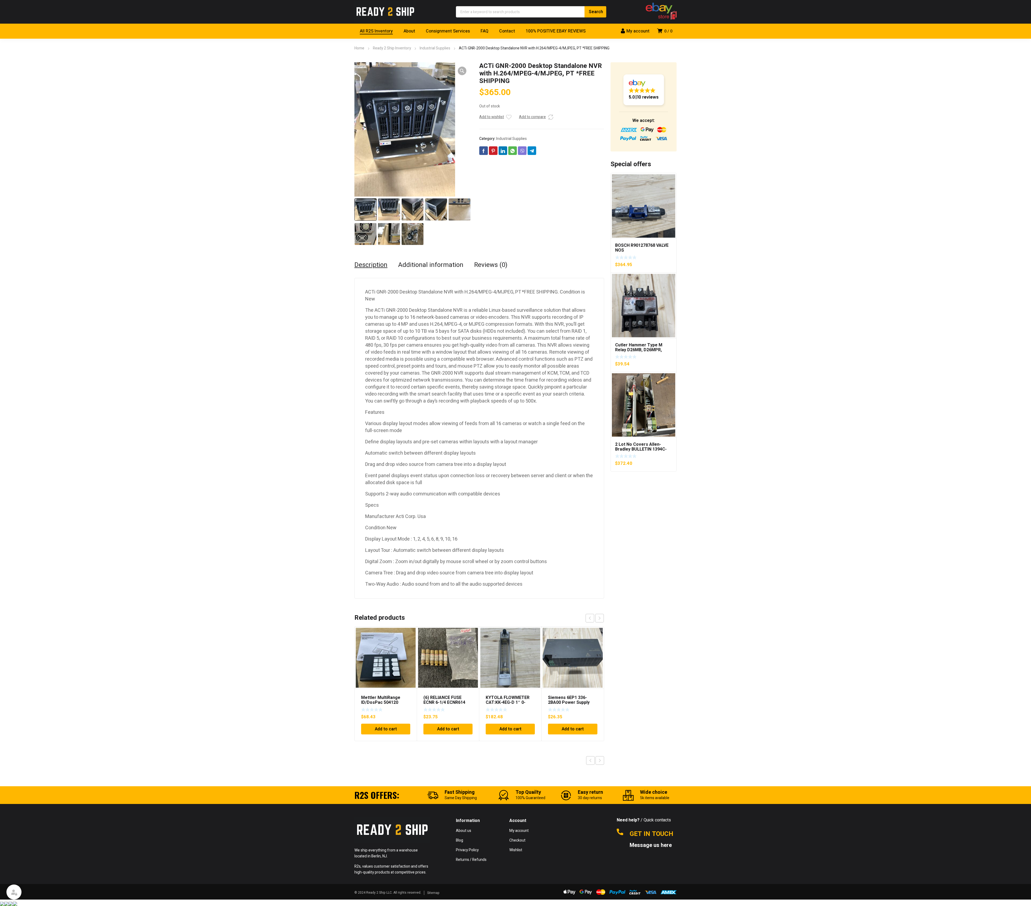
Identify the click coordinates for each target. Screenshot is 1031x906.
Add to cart (386, 729)
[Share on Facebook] (483, 150)
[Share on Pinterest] (493, 150)
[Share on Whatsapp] (512, 150)
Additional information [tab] (430, 265)
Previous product (590, 760)
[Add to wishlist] (508, 117)
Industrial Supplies (435, 48)
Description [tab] (370, 265)
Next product (600, 760)
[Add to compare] (550, 117)
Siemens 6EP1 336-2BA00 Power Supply (569, 700)
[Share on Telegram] (532, 150)
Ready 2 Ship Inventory (392, 48)
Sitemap (433, 892)
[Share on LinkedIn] (503, 150)
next (599, 618)
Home (359, 48)
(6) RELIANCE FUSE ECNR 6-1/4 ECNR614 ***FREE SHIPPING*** (444, 702)
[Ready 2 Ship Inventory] (385, 12)
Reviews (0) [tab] (490, 265)
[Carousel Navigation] (595, 618)
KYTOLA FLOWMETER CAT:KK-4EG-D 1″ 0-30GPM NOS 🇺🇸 (507, 702)
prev (590, 618)
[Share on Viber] (522, 150)
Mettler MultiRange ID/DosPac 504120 (380, 700)
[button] (462, 71)
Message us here (651, 845)
